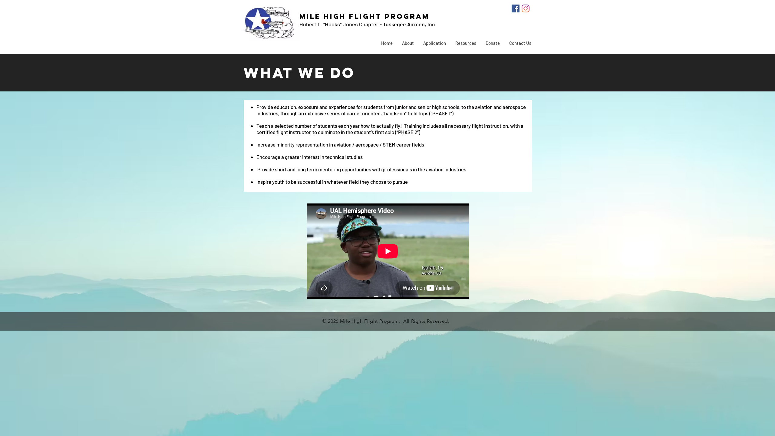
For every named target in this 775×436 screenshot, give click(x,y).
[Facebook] (515, 8)
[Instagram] (525, 8)
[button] (407, 43)
